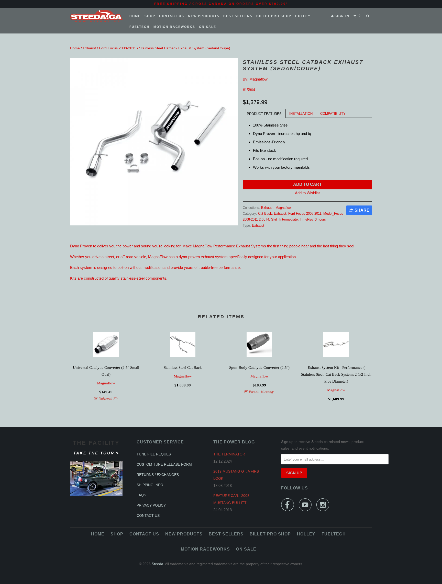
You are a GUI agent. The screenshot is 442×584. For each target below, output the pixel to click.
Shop (150, 16)
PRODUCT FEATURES (264, 114)
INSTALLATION (301, 114)
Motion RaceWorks (174, 27)
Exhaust (89, 48)
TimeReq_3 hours (313, 219)
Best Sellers (237, 16)
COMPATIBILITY (333, 114)
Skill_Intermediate (284, 219)
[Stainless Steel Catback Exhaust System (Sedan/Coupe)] (154, 141)
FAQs (141, 495)
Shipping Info (150, 485)
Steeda (157, 564)
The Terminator (229, 454)
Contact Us (171, 16)
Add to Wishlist (307, 193)
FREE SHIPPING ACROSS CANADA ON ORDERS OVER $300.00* (221, 4)
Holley (303, 16)
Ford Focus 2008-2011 (117, 48)
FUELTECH (139, 27)
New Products (203, 16)
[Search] (368, 16)
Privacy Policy (151, 505)
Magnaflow (258, 79)
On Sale (207, 27)
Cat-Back (265, 213)
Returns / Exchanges (158, 475)
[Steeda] (96, 16)
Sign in (342, 16)
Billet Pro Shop (273, 16)
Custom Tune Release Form (164, 464)
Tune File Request (155, 454)
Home (135, 16)
